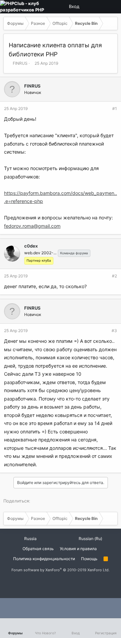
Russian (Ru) (90, 538)
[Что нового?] (112, 6)
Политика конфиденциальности (44, 558)
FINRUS (20, 63)
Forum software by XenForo (60, 570)
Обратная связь (38, 548)
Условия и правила (78, 548)
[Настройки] (89, 6)
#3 (114, 330)
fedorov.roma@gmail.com (32, 226)
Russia (30, 538)
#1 (114, 108)
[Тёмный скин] (100, 6)
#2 (114, 275)
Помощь (89, 558)
